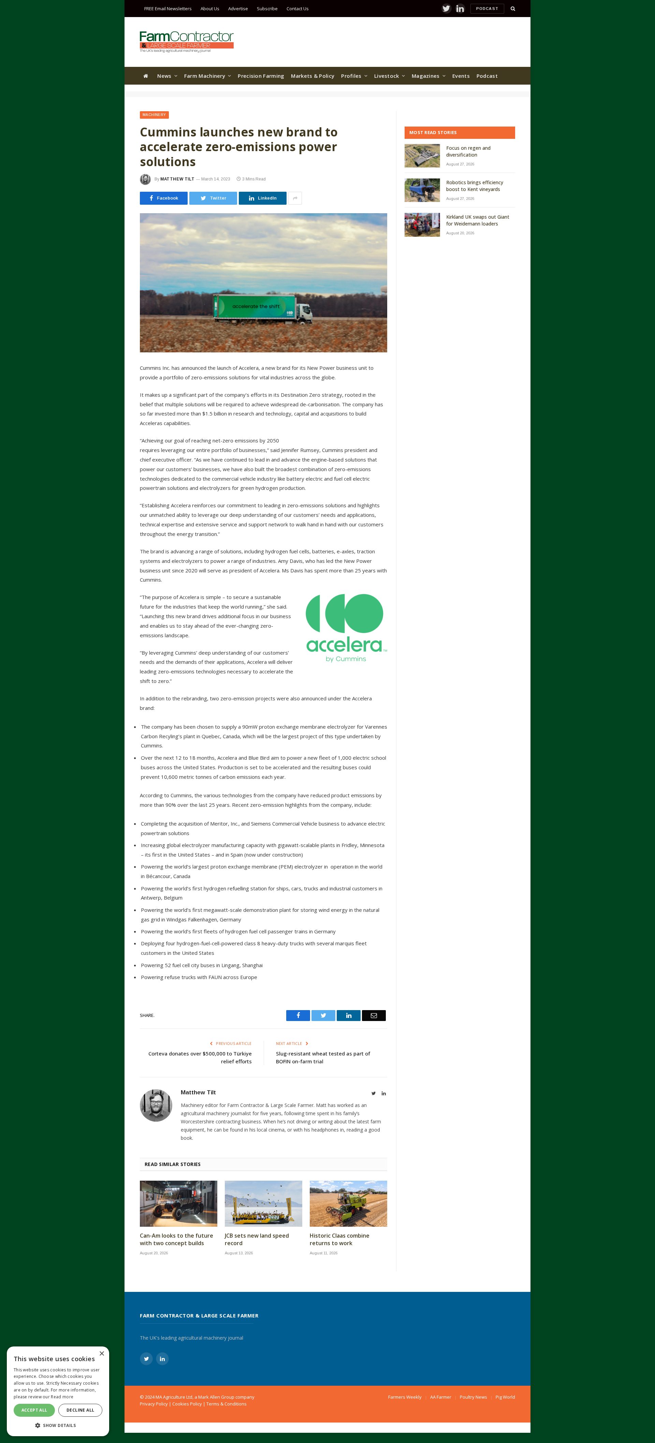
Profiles (351, 75)
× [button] (101, 1353)
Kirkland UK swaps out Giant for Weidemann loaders (477, 220)
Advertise (238, 8)
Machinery (154, 115)
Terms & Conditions (226, 1404)
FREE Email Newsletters (168, 8)
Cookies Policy (187, 1404)
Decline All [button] (80, 1410)
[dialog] (58, 1391)
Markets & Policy (312, 75)
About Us (210, 8)
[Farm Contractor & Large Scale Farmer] (187, 42)
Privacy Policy (154, 1404)
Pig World (505, 1397)
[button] (58, 1425)
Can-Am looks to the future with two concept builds (176, 1239)
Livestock (386, 75)
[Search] (512, 8)
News (164, 75)
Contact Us (298, 8)
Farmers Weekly (405, 1397)
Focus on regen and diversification (468, 151)
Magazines (426, 75)
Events (461, 75)
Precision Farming (261, 75)
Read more (62, 1397)
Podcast (487, 8)
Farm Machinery (204, 75)
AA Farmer (440, 1397)
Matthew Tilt (177, 179)
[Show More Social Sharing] (295, 198)
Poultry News (473, 1397)
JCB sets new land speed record (257, 1239)
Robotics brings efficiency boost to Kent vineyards (474, 185)
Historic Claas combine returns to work (339, 1239)
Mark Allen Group (216, 1397)
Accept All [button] (34, 1410)
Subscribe (267, 8)
